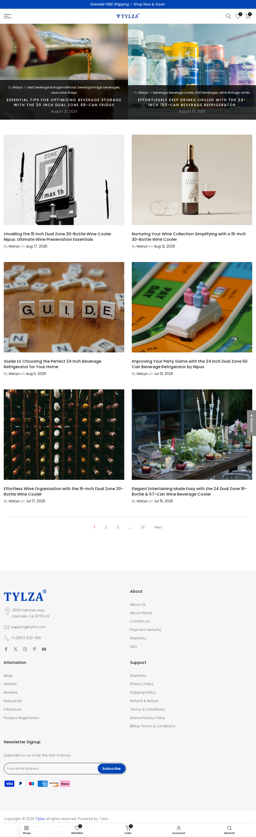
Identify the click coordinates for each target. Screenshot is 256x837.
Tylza (103, 819)
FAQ (133, 646)
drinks (245, 92)
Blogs (8, 675)
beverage (160, 92)
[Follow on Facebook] (6, 649)
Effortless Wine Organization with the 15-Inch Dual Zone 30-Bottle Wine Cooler (63, 491)
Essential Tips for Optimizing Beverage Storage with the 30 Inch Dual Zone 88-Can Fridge (64, 102)
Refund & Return (144, 701)
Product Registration (21, 718)
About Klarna (141, 613)
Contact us (140, 621)
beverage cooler (181, 92)
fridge (72, 92)
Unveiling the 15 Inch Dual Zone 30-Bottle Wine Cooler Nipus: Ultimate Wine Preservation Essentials (57, 236)
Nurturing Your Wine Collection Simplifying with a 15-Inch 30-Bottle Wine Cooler (189, 236)
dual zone (58, 92)
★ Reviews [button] (251, 423)
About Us (138, 604)
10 (142, 527)
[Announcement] (128, 4)
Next (158, 527)
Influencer (13, 709)
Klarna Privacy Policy (147, 718)
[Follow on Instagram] (25, 649)
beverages (111, 87)
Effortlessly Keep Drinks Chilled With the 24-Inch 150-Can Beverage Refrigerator (192, 102)
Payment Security (145, 629)
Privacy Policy (142, 684)
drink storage (229, 92)
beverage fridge (90, 87)
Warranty (138, 638)
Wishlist (10, 684)
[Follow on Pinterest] (34, 649)
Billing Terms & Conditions (152, 726)
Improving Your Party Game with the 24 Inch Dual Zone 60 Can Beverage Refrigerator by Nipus (190, 364)
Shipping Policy (143, 692)
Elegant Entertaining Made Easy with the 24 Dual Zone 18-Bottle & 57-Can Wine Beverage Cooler (189, 491)
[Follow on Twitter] (15, 649)
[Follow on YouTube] (44, 649)
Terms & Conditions (147, 709)
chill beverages (206, 92)
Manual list (13, 701)
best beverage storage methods (51, 87)
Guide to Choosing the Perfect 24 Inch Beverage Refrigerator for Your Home (52, 364)
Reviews (11, 692)
